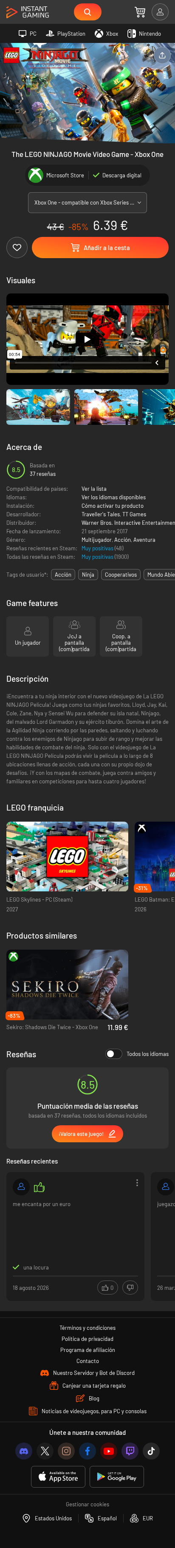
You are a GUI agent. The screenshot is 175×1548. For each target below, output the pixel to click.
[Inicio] (27, 12)
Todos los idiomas (148, 1053)
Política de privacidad (87, 1338)
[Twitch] (129, 1451)
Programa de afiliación (87, 1349)
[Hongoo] (165, 1186)
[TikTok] (151, 1451)
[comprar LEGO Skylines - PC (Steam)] (67, 857)
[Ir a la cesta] (140, 12)
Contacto (87, 1360)
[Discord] (23, 1451)
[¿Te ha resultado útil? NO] (130, 1288)
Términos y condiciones (87, 1327)
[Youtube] (108, 1451)
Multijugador (97, 539)
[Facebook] (87, 1451)
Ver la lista (94, 488)
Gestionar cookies (87, 1504)
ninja (88, 574)
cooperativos (121, 574)
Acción (122, 539)
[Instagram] (66, 1451)
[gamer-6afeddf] (21, 1186)
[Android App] (117, 1477)
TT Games (134, 514)
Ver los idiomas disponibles (114, 497)
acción (63, 574)
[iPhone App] (58, 1477)
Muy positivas (98, 548)
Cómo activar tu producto (113, 505)
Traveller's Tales (101, 514)
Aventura (144, 539)
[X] (45, 1451)
